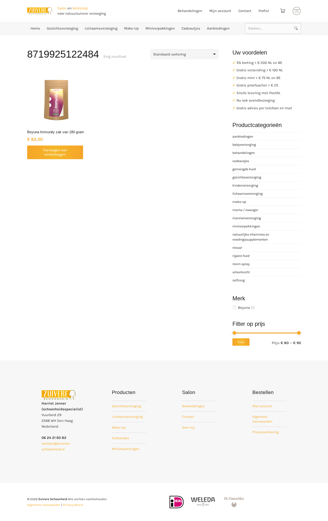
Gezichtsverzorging (126, 406)
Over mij (188, 427)
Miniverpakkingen (125, 449)
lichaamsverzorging (247, 194)
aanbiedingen (242, 136)
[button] (55, 152)
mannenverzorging (246, 218)
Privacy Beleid (73, 505)
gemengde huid (244, 169)
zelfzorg (238, 280)
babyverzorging (244, 145)
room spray (241, 264)
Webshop (80, 8)
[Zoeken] (296, 28)
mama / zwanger (245, 210)
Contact (188, 417)
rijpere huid (240, 256)
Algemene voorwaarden (44, 505)
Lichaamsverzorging (127, 417)
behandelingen (243, 153)
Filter (241, 342)
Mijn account (262, 406)
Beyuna (244, 307)
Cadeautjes (120, 438)
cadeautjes (240, 161)
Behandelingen (193, 406)
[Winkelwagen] (282, 11)
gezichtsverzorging (246, 177)
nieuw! (237, 248)
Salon (62, 8)
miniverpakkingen (246, 226)
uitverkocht (241, 272)
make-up (239, 202)
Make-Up (119, 427)
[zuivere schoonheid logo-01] (39, 11)
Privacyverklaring (265, 432)
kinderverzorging (245, 185)
